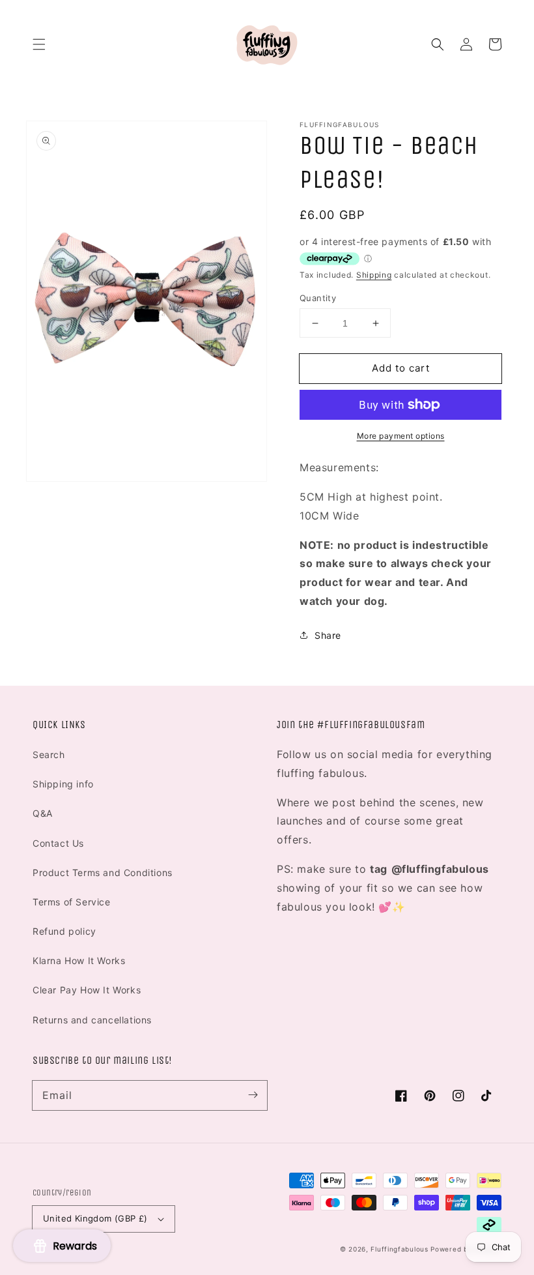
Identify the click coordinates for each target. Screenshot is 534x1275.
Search (49, 754)
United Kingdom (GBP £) (95, 1218)
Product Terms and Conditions (103, 872)
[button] (39, 44)
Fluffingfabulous (399, 1249)
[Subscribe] (252, 1095)
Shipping (374, 275)
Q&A (43, 813)
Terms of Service (72, 901)
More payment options (401, 436)
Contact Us (58, 843)
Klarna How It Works (79, 960)
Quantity (318, 298)
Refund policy (64, 931)
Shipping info (63, 783)
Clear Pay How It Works (87, 989)
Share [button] (328, 635)
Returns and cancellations (92, 1019)
